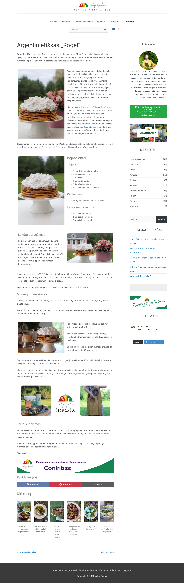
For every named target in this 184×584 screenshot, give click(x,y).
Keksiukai (134, 164)
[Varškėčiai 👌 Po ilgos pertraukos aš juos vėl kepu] (163, 336)
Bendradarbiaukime (88, 570)
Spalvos (101, 21)
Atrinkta (130, 21)
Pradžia (53, 21)
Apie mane (58, 570)
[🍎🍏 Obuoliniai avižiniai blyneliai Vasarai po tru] (148, 336)
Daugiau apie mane (159, 97)
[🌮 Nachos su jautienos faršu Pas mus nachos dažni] (155, 336)
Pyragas (133, 175)
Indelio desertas (137, 159)
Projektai (115, 21)
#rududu (88, 127)
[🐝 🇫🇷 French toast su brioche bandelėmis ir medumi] (133, 336)
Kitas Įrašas (107, 552)
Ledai (132, 169)
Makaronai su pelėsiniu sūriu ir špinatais (107, 529)
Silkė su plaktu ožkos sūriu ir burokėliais (41, 529)
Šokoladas (134, 206)
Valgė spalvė (71, 570)
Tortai (132, 201)
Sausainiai (134, 185)
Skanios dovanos (138, 190)
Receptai (65, 21)
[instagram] (118, 29)
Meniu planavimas (84, 21)
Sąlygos (127, 570)
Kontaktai (103, 570)
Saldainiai (134, 180)
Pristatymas (115, 570)
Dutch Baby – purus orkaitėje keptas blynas (24, 529)
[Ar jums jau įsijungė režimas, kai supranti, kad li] (140, 336)
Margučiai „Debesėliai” (140, 276)
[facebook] (114, 29)
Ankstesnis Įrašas (26, 552)
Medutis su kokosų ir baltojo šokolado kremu (57, 531)
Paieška (161, 219)
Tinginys (133, 196)
